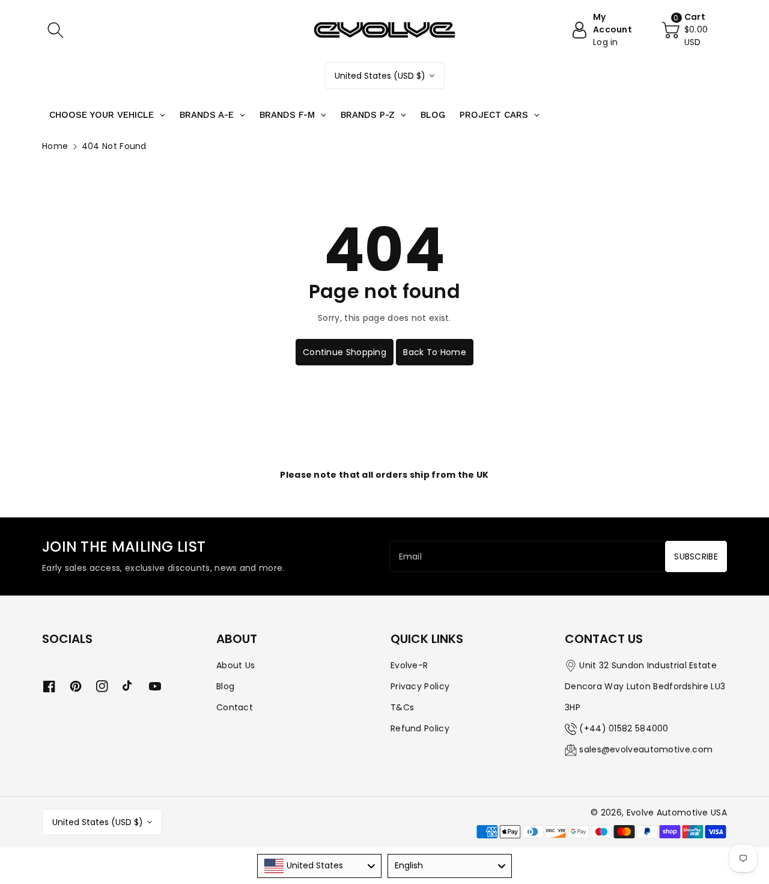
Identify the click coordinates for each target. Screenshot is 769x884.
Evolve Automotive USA (677, 812)
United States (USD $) (380, 76)
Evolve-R (409, 665)
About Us (235, 665)
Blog (225, 686)
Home (55, 146)
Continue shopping (344, 352)
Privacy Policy (420, 686)
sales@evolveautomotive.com (646, 749)
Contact (234, 707)
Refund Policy (420, 728)
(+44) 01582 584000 (623, 728)
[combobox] (319, 866)
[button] (55, 30)
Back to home (434, 352)
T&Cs (402, 707)
